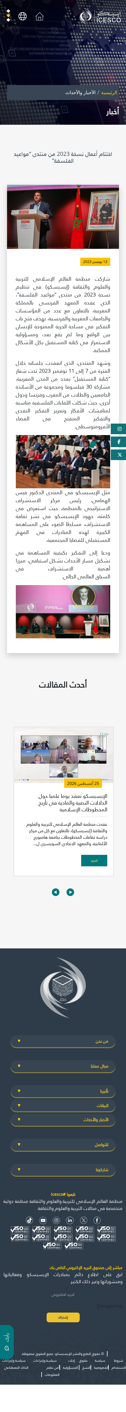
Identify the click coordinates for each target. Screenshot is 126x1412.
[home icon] (39, 16)
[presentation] (55, 892)
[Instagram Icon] (56, 1220)
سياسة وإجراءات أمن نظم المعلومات (46, 1367)
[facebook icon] (97, 1220)
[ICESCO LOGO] (63, 990)
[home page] (101, 16)
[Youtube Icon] (43, 1220)
